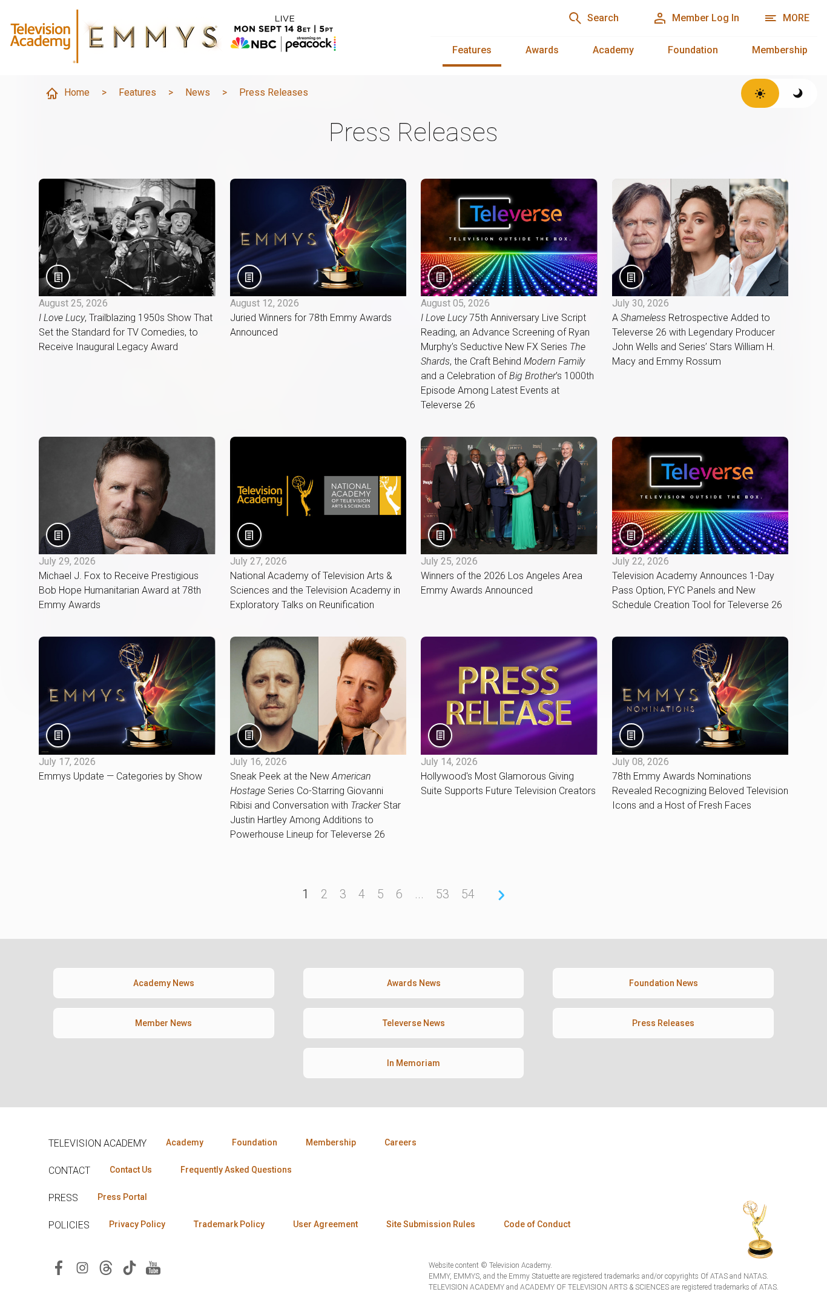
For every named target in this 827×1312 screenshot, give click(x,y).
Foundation (693, 50)
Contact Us (131, 1170)
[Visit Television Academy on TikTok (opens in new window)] (129, 1267)
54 (468, 894)
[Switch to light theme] (760, 93)
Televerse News (414, 1023)
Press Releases (663, 1023)
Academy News (163, 983)
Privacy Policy (137, 1224)
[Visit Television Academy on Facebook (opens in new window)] (58, 1267)
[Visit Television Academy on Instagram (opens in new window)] (82, 1267)
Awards (542, 50)
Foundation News (663, 983)
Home (77, 92)
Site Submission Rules (430, 1224)
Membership (780, 50)
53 (442, 894)
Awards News (414, 983)
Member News (163, 1023)
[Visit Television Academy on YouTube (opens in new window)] (153, 1267)
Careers (400, 1142)
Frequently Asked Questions (236, 1170)
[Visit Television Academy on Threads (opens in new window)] (106, 1267)
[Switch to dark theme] (798, 93)
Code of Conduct (537, 1224)
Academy (613, 50)
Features (472, 50)
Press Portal (122, 1197)
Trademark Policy (229, 1224)
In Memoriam (413, 1063)
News (197, 92)
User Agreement (325, 1224)
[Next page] (501, 895)
